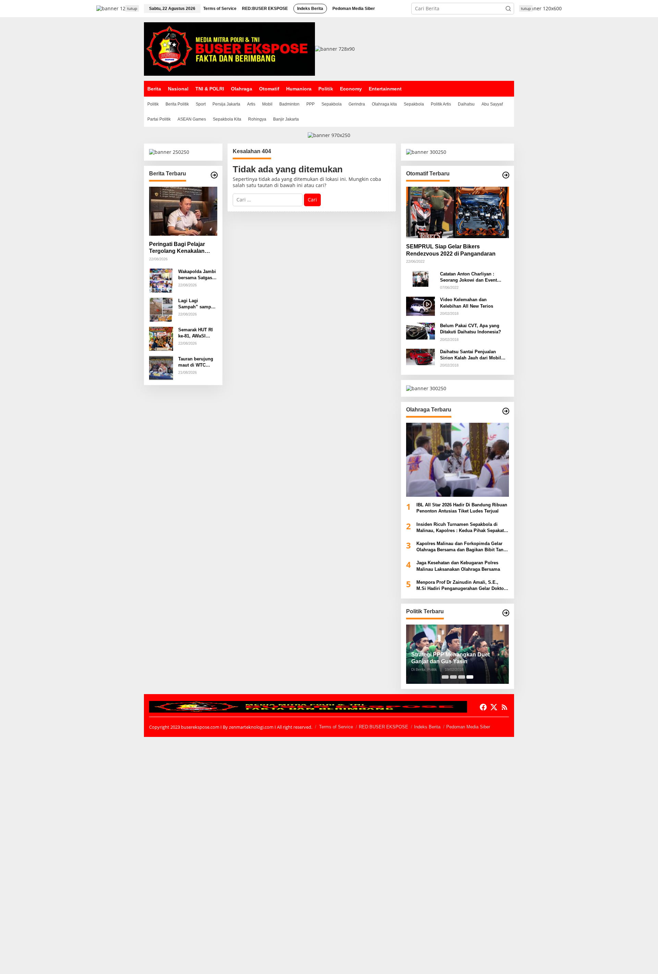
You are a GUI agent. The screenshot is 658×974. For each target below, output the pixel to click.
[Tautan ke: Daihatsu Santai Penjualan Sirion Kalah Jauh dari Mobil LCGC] (420, 356)
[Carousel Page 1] (445, 677)
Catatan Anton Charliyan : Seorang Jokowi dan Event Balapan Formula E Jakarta (468, 277)
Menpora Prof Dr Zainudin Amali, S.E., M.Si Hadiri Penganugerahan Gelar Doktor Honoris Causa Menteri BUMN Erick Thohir (461, 586)
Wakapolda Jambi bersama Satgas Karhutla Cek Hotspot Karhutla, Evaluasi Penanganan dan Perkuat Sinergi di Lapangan (197, 275)
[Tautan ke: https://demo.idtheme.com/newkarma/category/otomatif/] (506, 175)
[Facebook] (483, 707)
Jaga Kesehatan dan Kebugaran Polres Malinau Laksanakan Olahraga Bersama (458, 565)
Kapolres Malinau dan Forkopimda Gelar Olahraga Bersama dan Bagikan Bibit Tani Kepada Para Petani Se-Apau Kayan (460, 547)
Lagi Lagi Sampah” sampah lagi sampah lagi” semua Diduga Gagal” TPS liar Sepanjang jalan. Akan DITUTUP (197, 304)
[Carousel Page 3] (461, 677)
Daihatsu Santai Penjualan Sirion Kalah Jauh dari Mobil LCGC (470, 355)
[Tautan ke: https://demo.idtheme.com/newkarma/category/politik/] (506, 613)
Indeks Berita (427, 726)
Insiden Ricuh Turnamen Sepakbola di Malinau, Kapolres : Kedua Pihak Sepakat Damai (460, 528)
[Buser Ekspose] (229, 48)
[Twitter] (493, 707)
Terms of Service (336, 726)
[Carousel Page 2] (453, 677)
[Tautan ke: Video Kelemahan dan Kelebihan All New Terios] (420, 306)
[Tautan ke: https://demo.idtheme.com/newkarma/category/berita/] (214, 175)
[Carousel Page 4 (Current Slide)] (469, 677)
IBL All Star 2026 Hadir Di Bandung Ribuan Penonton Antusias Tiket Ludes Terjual (461, 508)
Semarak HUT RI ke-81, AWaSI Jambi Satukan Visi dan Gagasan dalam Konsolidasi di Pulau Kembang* (197, 333)
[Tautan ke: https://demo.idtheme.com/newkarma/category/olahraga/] (506, 411)
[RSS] (504, 707)
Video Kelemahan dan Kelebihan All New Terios (466, 302)
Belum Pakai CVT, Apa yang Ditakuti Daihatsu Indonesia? (470, 328)
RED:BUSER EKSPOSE (383, 726)
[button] (508, 8)
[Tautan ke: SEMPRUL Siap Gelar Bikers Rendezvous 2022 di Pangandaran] (457, 212)
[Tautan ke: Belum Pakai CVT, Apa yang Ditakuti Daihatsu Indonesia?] (420, 330)
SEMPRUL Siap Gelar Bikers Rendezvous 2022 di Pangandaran (451, 250)
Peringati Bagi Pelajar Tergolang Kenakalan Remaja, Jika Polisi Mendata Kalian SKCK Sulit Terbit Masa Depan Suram (179, 248)
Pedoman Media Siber (468, 726)
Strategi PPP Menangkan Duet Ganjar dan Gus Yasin (450, 658)
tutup (132, 8)
